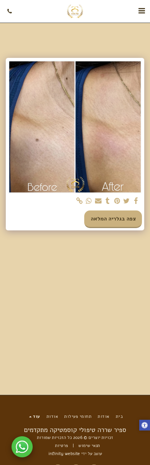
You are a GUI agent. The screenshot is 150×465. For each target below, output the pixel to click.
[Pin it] (117, 201)
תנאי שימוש (89, 446)
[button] (141, 11)
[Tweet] (126, 201)
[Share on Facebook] (136, 201)
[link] (79, 201)
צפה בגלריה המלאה (113, 218)
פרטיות (61, 446)
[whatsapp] (88, 201)
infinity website (64, 454)
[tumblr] (107, 201)
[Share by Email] (98, 201)
